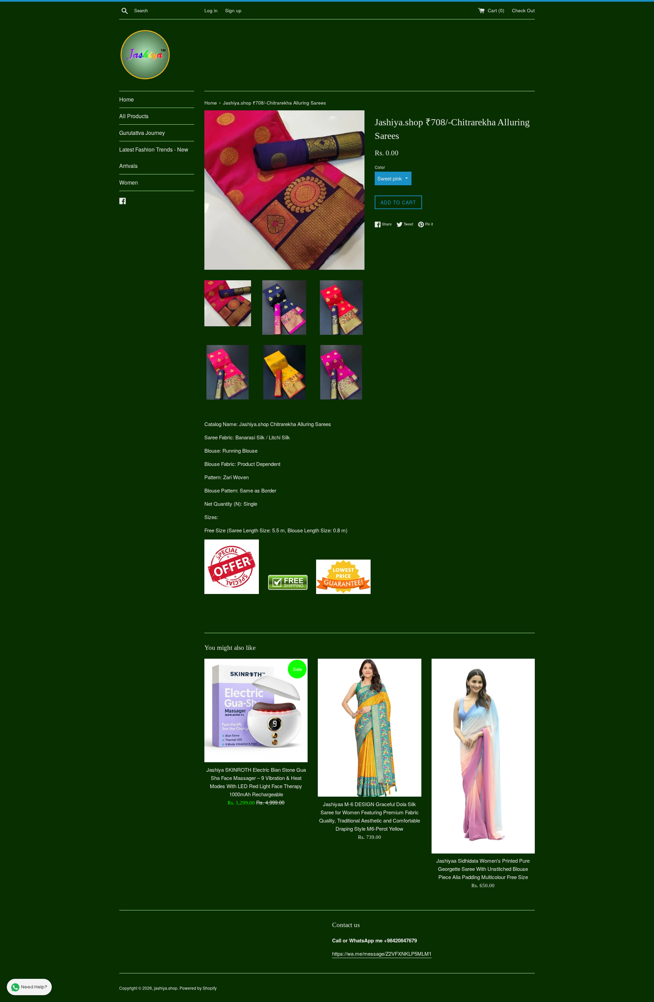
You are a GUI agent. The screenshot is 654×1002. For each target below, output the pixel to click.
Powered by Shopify (198, 988)
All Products (134, 116)
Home (126, 99)
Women (128, 182)
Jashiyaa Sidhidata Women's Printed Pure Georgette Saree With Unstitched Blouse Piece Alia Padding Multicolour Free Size (483, 868)
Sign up (233, 10)
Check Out (523, 10)
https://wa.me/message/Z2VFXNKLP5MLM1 (382, 953)
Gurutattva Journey (142, 133)
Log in (211, 10)
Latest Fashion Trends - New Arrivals (153, 157)
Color (380, 167)
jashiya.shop (165, 988)
